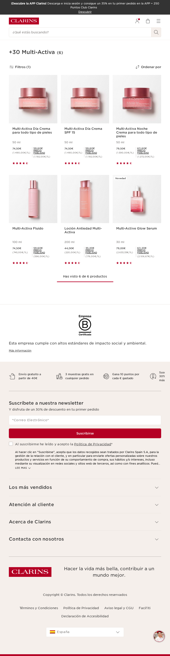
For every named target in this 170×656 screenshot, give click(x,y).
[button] (159, 636)
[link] (43, 151)
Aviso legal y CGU (118, 612)
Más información (20, 350)
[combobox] (85, 636)
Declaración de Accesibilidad (85, 620)
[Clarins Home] (24, 21)
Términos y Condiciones (38, 612)
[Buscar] (156, 32)
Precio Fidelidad (39, 151)
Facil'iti (145, 612)
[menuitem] (137, 21)
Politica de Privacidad (92, 448)
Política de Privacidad (81, 612)
